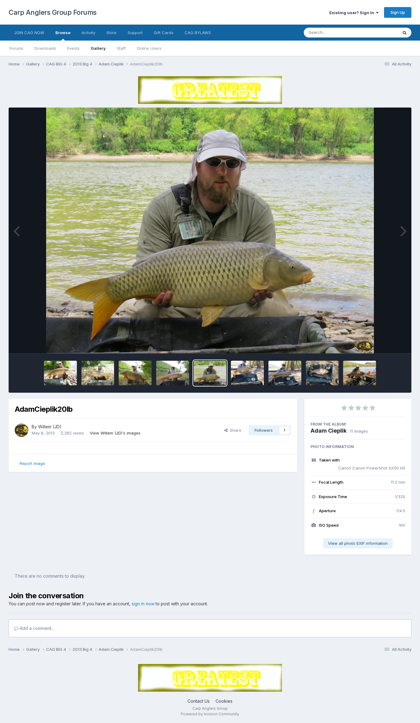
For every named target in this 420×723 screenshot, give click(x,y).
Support (135, 32)
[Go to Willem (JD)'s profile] (21, 430)
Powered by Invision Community (210, 714)
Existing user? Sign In (352, 12)
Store (111, 32)
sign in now (143, 603)
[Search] (404, 32)
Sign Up (397, 12)
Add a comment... (36, 628)
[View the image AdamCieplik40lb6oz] (135, 373)
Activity (88, 32)
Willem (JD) (49, 426)
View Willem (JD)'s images (115, 432)
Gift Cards (163, 32)
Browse (62, 32)
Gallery (98, 48)
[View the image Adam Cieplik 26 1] (284, 373)
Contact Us (199, 701)
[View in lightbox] (210, 230)
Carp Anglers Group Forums (53, 12)
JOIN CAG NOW (29, 32)
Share (234, 430)
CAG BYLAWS (197, 32)
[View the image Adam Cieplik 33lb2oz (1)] (359, 373)
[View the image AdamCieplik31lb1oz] (60, 373)
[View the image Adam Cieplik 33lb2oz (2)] (322, 373)
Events (73, 48)
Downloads (45, 48)
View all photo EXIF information (358, 543)
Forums (16, 48)
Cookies (224, 701)
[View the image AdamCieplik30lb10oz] (97, 373)
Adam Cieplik (329, 430)
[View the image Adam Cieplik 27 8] (247, 373)
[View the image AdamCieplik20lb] (210, 373)
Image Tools (386, 342)
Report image (32, 463)
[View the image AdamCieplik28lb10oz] (172, 373)
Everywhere (379, 32)
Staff (121, 48)
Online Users (149, 48)
